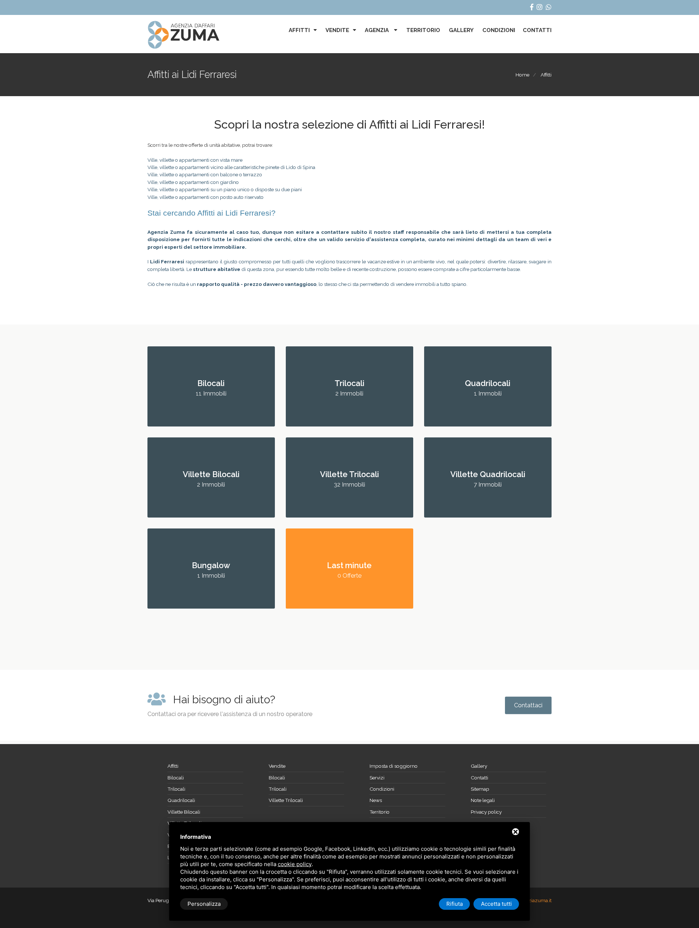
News (376, 800)
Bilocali (175, 777)
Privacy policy (486, 812)
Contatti (537, 30)
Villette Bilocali (183, 812)
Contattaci (528, 704)
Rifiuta (454, 903)
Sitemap (480, 789)
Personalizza (204, 903)
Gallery (461, 30)
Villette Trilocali (286, 800)
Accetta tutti (496, 903)
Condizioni (498, 30)
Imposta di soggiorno (394, 766)
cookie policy (295, 864)
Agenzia (377, 30)
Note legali (483, 800)
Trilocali (176, 789)
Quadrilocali (181, 800)
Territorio (423, 30)
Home (522, 75)
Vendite (337, 30)
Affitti (299, 30)
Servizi (377, 777)
